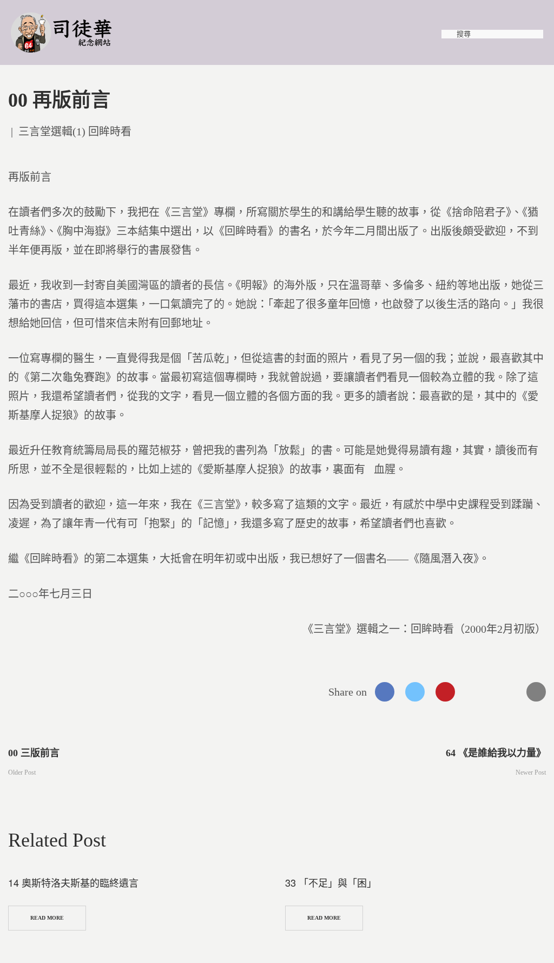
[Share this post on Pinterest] (445, 692)
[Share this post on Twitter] (415, 692)
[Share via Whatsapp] (475, 692)
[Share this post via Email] (536, 692)
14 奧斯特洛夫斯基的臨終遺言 (73, 882)
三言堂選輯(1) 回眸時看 (74, 131)
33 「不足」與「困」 (331, 882)
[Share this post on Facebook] (384, 692)
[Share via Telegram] (506, 692)
